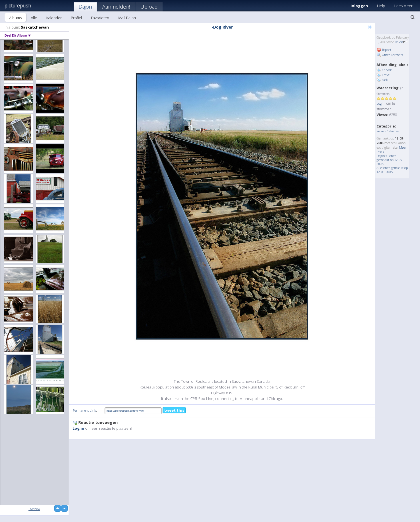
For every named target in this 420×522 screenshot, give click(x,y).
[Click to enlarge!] (222, 206)
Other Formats (392, 55)
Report (386, 49)
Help (381, 5)
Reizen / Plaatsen (388, 131)
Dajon (85, 6)
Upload (149, 6)
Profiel (76, 17)
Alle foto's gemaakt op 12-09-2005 (392, 170)
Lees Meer (403, 5)
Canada (387, 70)
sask (385, 79)
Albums (15, 17)
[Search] (412, 17)
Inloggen (359, 5)
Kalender (54, 17)
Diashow (34, 509)
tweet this (174, 410)
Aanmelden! (116, 6)
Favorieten (100, 17)
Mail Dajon (127, 17)
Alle (34, 17)
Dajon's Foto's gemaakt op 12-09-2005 (390, 160)
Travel (386, 75)
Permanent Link (84, 410)
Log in (381, 103)
